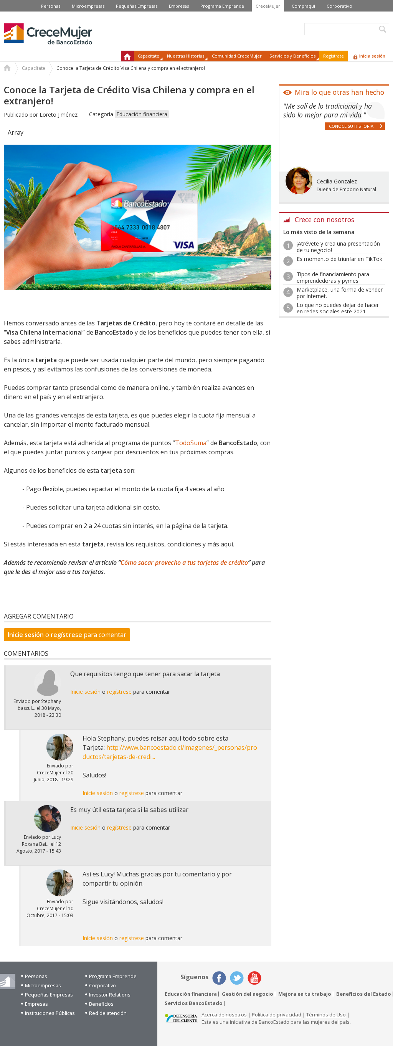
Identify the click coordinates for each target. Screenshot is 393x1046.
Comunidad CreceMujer (237, 56)
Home (7, 69)
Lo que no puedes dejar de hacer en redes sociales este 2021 (338, 308)
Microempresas (88, 6)
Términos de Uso (326, 1014)
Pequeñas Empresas (136, 6)
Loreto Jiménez (59, 114)
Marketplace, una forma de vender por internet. (340, 293)
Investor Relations (109, 994)
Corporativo (339, 6)
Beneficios (101, 1003)
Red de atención (108, 1013)
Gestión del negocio (247, 994)
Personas (50, 6)
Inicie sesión (26, 634)
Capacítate (33, 68)
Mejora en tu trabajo (304, 994)
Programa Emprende (222, 6)
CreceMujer (268, 6)
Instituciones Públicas (50, 1013)
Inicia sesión (372, 56)
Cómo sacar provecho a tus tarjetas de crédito (184, 562)
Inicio (127, 56)
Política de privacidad (276, 1014)
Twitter (237, 978)
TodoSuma (190, 443)
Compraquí (303, 6)
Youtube (254, 978)
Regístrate (333, 56)
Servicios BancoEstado (194, 1003)
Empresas (179, 6)
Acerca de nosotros (224, 1014)
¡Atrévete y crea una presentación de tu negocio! (338, 247)
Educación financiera (141, 114)
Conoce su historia (351, 126)
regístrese (66, 634)
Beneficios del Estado (363, 994)
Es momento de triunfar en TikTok (339, 258)
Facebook (219, 978)
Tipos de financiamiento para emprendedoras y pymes (333, 277)
